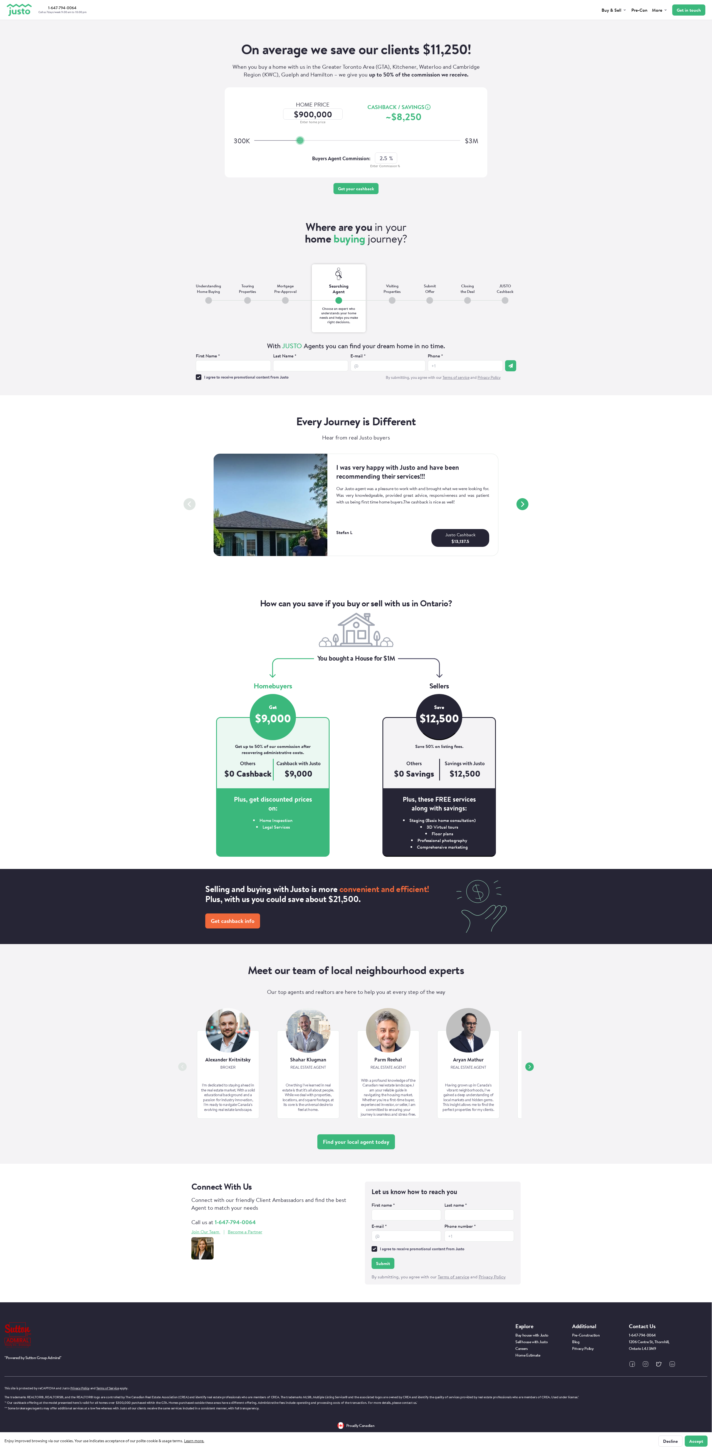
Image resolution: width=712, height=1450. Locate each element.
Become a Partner (245, 1231)
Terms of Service (107, 1388)
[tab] (208, 298)
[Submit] (510, 365)
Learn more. (194, 1441)
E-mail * (358, 355)
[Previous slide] (190, 504)
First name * (383, 1205)
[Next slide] (522, 504)
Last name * (455, 1205)
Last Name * (284, 355)
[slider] (300, 140)
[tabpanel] (356, 361)
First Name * (208, 355)
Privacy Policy (80, 1388)
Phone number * (460, 1226)
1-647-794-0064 (235, 1222)
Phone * (435, 355)
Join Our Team (205, 1231)
